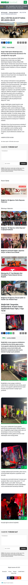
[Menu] (25, 2)
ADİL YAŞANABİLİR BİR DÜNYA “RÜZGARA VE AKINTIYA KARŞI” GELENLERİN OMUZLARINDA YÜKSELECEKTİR (16, 7)
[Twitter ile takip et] (12, 577)
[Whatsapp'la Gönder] (11, 43)
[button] (21, 43)
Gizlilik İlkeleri (21, 571)
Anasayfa (5, 12)
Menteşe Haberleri (13, 12)
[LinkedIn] (9, 43)
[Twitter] (4, 43)
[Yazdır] (18, 43)
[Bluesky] (6, 43)
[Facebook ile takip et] (8, 577)
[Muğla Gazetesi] (9, 2)
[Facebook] (2, 43)
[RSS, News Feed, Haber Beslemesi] (19, 577)
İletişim (14, 571)
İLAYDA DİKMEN (11, 338)
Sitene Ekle (13, 573)
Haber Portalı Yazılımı (8, 582)
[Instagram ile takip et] (16, 577)
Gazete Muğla (10, 47)
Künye (9, 571)
